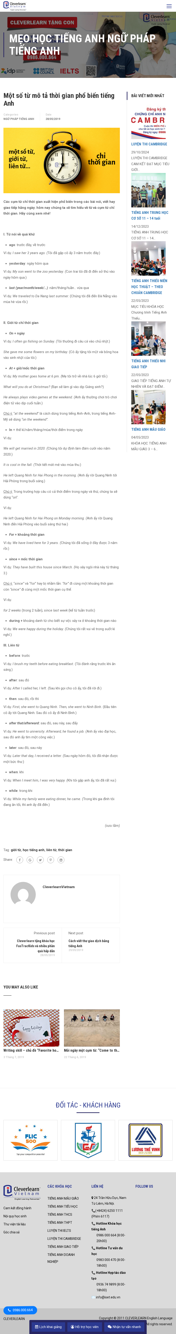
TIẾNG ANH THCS (59, 1214)
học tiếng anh (33, 850)
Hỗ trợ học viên (87, 1327)
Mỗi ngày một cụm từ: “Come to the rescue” (92, 1050)
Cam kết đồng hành (17, 1208)
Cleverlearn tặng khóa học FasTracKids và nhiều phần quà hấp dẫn (35, 946)
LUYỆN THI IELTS (59, 1230)
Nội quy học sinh (15, 1216)
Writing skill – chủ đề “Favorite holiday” (31, 1050)
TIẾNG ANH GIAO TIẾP (63, 1247)
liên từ (51, 850)
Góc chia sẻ (11, 1232)
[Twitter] (40, 859)
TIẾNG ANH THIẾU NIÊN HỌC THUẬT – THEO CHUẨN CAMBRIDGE (149, 287)
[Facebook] (19, 859)
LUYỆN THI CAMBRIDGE (149, 144)
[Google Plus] (30, 859)
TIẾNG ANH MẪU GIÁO (148, 429)
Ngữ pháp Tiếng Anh (18, 119)
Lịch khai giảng (50, 1327)
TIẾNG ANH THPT (59, 1222)
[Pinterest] (50, 859)
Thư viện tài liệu (14, 1224)
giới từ (16, 850)
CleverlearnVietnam (59, 887)
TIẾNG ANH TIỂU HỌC (62, 1206)
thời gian (65, 850)
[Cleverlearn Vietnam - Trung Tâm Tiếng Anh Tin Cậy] (14, 6)
